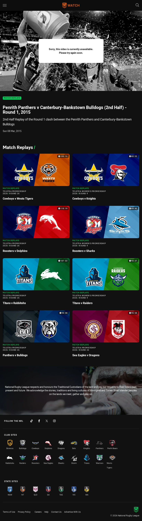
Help (46, 511)
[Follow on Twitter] (46, 421)
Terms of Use (9, 511)
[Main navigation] (5, 5)
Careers (38, 511)
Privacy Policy (24, 511)
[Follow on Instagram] (54, 421)
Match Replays (12, 98)
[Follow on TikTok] (31, 421)
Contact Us (56, 511)
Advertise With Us (72, 511)
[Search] (137, 5)
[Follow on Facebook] (39, 421)
